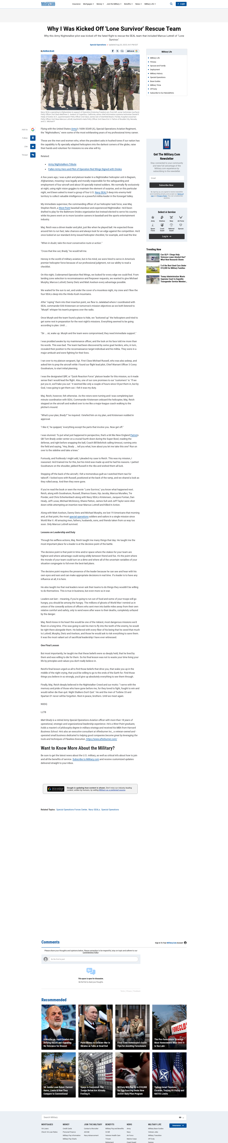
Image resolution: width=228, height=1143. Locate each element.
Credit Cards (67, 1129)
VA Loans (45, 1129)
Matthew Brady (48, 51)
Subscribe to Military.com (86, 759)
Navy (128, 1132)
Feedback (136, 991)
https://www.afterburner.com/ (101, 739)
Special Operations (98, 45)
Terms (122, 991)
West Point (64, 208)
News (137, 4)
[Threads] (32, 155)
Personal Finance (69, 1132)
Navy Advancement (91, 1135)
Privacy (129, 991)
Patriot (133, 435)
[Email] (122, 51)
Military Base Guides (155, 1129)
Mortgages (87, 4)
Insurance (76, 4)
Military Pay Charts (70, 1139)
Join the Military (113, 4)
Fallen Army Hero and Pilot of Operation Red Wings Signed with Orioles (85, 169)
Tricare (108, 1139)
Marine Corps (132, 1139)
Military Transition (155, 1135)
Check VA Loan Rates (49, 1132)
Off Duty (151, 1139)
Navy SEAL (100, 192)
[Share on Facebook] (113, 51)
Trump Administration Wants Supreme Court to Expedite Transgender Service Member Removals (173, 279)
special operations (79, 516)
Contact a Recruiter (91, 1129)
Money (99, 4)
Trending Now (153, 249)
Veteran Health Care (112, 1135)
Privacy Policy (162, 196)
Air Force (130, 1135)
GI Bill (107, 1132)
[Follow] (32, 138)
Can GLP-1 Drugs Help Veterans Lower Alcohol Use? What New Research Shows (173, 257)
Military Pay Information (71, 1135)
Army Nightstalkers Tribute (62, 164)
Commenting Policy (90, 952)
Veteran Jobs (153, 1132)
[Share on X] (117, 51)
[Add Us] (32, 129)
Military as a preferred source (112, 790)
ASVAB (86, 1132)
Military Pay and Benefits (114, 1129)
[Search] (171, 4)
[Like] (32, 146)
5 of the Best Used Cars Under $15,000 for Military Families (173, 266)
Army (74, 128)
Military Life (149, 4)
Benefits (127, 4)
